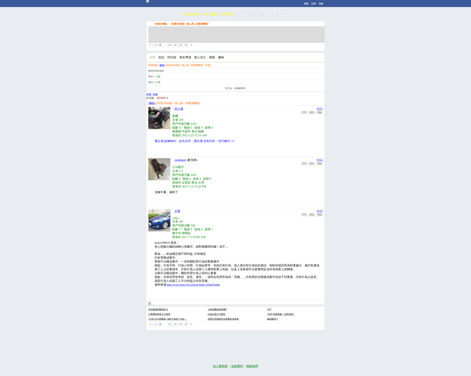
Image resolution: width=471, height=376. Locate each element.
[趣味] (162, 65)
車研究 (285, 13)
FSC (150, 23)
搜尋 (306, 3)
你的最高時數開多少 (158, 309)
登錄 (321, 3)
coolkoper (180, 160)
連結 (319, 112)
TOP (304, 112)
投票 (297, 46)
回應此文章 (315, 46)
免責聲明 (237, 366)
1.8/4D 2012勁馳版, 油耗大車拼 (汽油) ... (167, 319)
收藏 (155, 94)
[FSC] (147, 1)
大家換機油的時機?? (217, 309)
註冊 (313, 3)
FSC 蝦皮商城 (191, 13)
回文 (312, 112)
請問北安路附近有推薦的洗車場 (223, 319)
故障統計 (271, 13)
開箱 (212, 57)
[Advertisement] (236, 34)
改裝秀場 (256, 13)
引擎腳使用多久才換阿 (159, 314)
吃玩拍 (171, 57)
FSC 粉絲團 (210, 13)
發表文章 (281, 46)
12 (170, 45)
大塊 (177, 211)
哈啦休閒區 (161, 23)
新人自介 (200, 57)
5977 (269, 309)
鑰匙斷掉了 (272, 319)
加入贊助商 (220, 366)
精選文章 (241, 13)
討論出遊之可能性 (216, 314)
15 (186, 45)
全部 (152, 57)
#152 (320, 159)
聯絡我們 (252, 366)
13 (175, 45)
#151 (320, 108)
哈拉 (161, 57)
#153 (320, 210)
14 (180, 45)
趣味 (221, 57)
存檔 (148, 94)
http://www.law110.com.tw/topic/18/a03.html (193, 284)
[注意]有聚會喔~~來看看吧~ (281, 314)
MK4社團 (227, 13)
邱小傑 (178, 108)
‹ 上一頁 (157, 45)
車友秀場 (185, 57)
